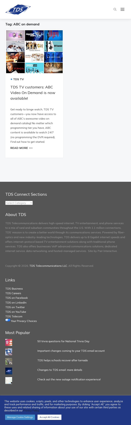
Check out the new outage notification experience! (69, 379)
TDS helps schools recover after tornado (62, 360)
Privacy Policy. (31, 410)
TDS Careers (13, 293)
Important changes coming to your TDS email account (71, 350)
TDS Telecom (13, 316)
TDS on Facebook (16, 297)
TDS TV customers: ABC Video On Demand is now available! (32, 93)
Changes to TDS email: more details (59, 370)
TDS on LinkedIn (15, 302)
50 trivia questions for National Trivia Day (63, 341)
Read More (19, 147)
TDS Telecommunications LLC (48, 265)
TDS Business (14, 288)
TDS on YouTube (15, 311)
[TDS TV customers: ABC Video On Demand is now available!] (34, 51)
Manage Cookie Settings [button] (20, 417)
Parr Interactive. (107, 251)
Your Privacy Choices (23, 321)
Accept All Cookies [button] (49, 417)
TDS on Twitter (15, 307)
